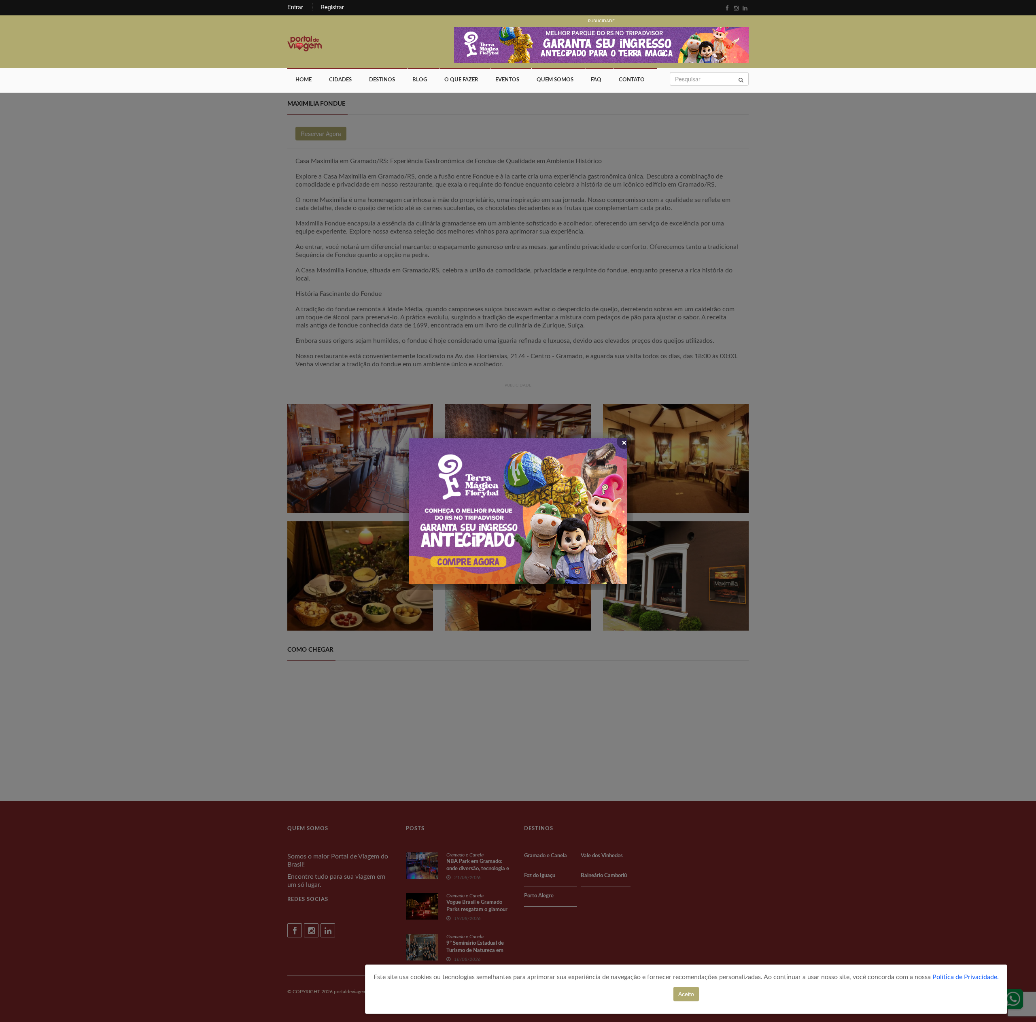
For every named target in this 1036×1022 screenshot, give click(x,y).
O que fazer (461, 80)
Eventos (507, 80)
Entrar (295, 7)
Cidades (340, 80)
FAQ (596, 80)
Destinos (382, 80)
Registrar (332, 7)
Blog (419, 80)
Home (303, 80)
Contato (632, 80)
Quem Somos (555, 80)
